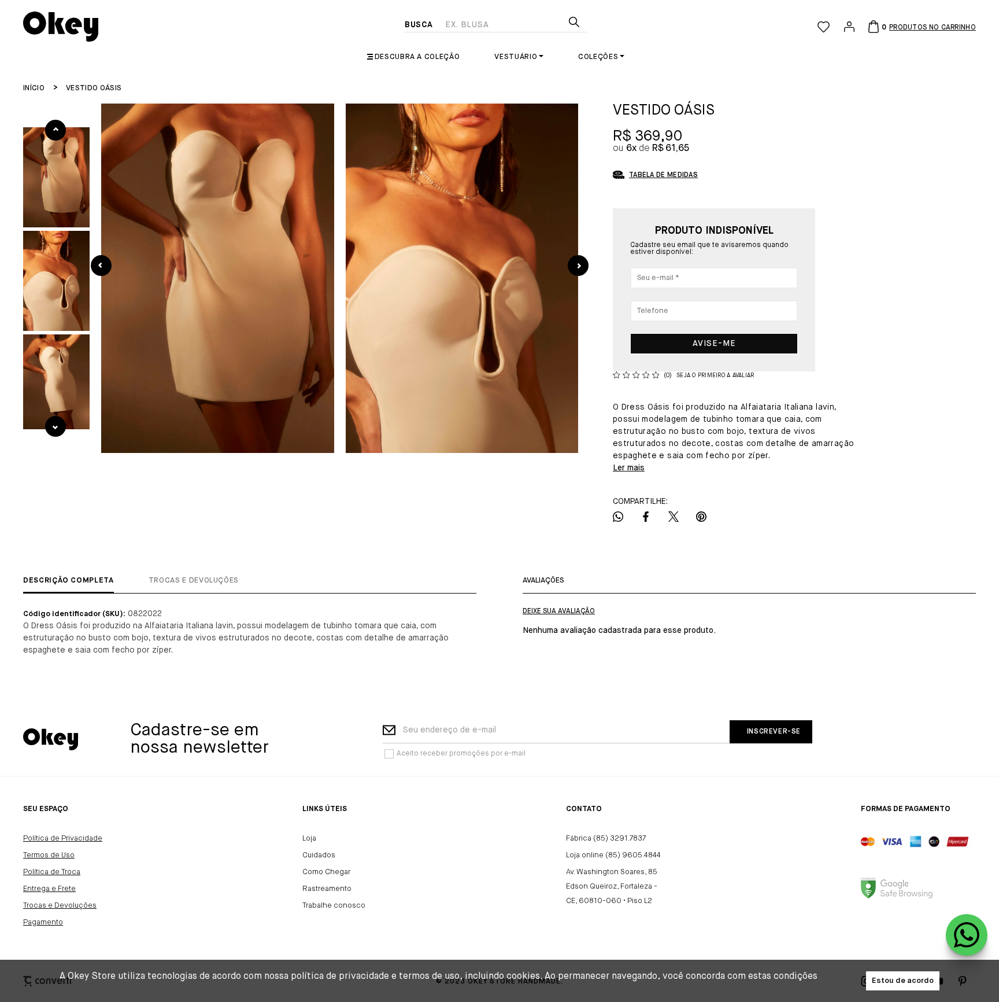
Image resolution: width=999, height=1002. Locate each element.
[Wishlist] (823, 27)
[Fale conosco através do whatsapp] (966, 935)
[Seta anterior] (101, 265)
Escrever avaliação (559, 611)
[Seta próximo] (578, 265)
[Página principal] (214, 27)
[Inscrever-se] (771, 731)
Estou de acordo (903, 981)
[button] (56, 177)
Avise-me (714, 344)
